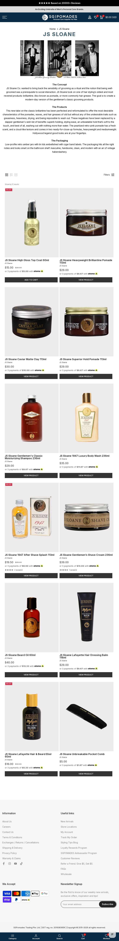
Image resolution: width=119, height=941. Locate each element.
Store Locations (69, 826)
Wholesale (66, 874)
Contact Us (7, 832)
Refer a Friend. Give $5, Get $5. (77, 863)
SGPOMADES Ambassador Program (79, 853)
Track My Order (69, 837)
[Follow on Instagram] (9, 864)
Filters (107, 174)
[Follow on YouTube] (15, 864)
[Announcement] (59, 3)
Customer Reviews (70, 858)
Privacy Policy (9, 853)
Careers (6, 826)
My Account (67, 832)
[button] (7, 175)
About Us (7, 821)
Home (53, 29)
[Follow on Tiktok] (21, 864)
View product (86, 280)
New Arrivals (67, 821)
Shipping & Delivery (12, 847)
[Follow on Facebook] (3, 864)
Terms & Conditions (12, 837)
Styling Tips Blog (69, 842)
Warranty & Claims (11, 858)
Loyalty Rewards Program (74, 847)
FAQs (63, 868)
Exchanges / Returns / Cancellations (20, 842)
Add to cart (31, 280)
